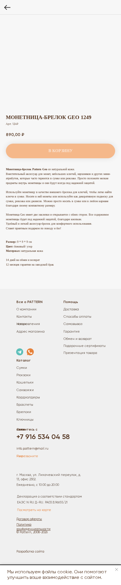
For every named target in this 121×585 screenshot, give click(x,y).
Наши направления (28, 324)
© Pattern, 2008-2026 (32, 532)
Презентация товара (80, 353)
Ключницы (24, 419)
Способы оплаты (77, 317)
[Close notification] (117, 569)
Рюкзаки (23, 375)
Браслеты (24, 405)
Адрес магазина (30, 331)
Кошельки (24, 382)
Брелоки (23, 412)
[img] (19, 351)
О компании (26, 309)
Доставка (71, 309)
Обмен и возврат (77, 339)
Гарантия (71, 331)
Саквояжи (25, 390)
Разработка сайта (30, 551)
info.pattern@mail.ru (32, 448)
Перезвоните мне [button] (27, 456)
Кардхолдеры (28, 397)
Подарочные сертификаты (84, 345)
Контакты (24, 317)
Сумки (21, 368)
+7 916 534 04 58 (43, 437)
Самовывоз (72, 324)
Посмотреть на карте (34, 510)
